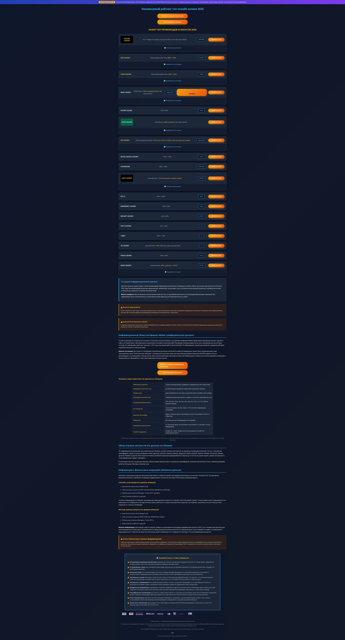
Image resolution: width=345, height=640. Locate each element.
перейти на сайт (216, 39)
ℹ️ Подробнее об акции (172, 272)
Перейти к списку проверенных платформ (172, 365)
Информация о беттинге (172, 372)
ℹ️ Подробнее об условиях (172, 64)
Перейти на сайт (216, 58)
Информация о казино (172, 22)
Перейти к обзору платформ (173, 16)
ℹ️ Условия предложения (172, 48)
